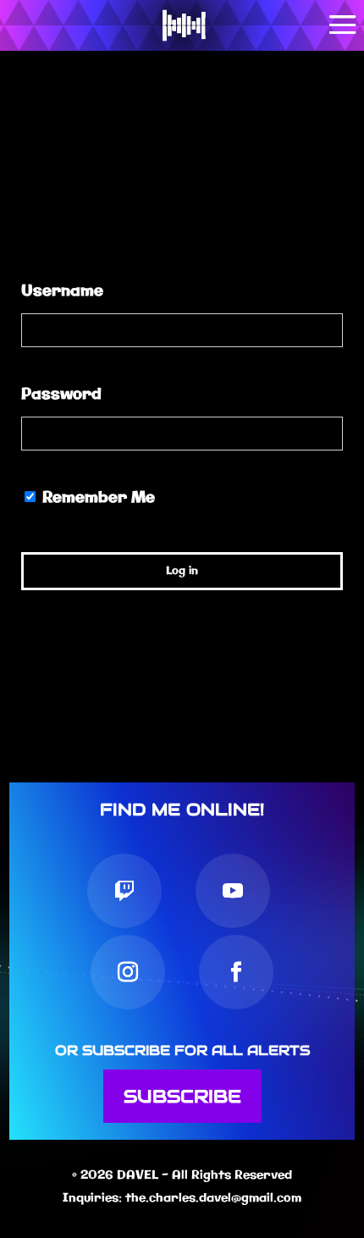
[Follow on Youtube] (233, 891)
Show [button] (322, 434)
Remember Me (96, 498)
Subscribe (182, 1096)
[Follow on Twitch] (124, 891)
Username (62, 291)
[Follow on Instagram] (128, 972)
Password (61, 395)
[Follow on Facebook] (236, 972)
